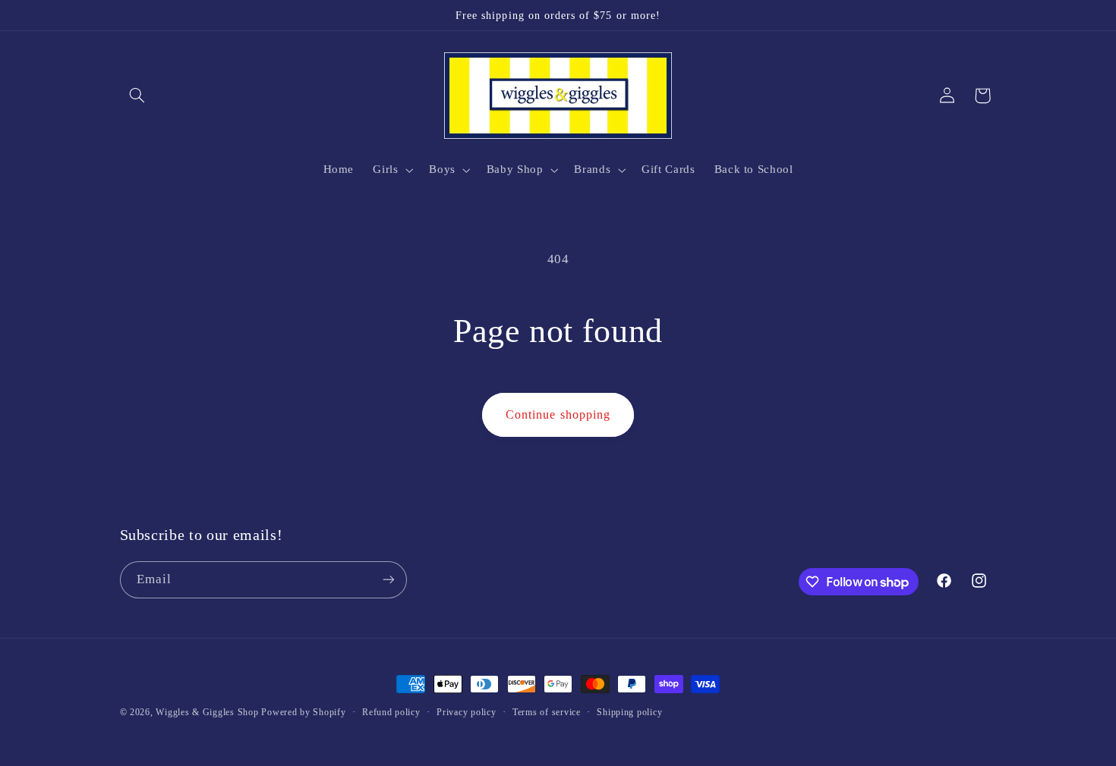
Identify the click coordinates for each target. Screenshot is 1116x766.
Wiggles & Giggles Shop (207, 712)
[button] (137, 95)
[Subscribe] (387, 579)
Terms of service (546, 712)
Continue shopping (558, 414)
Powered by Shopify (303, 712)
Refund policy (391, 712)
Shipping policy (629, 712)
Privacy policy (466, 712)
